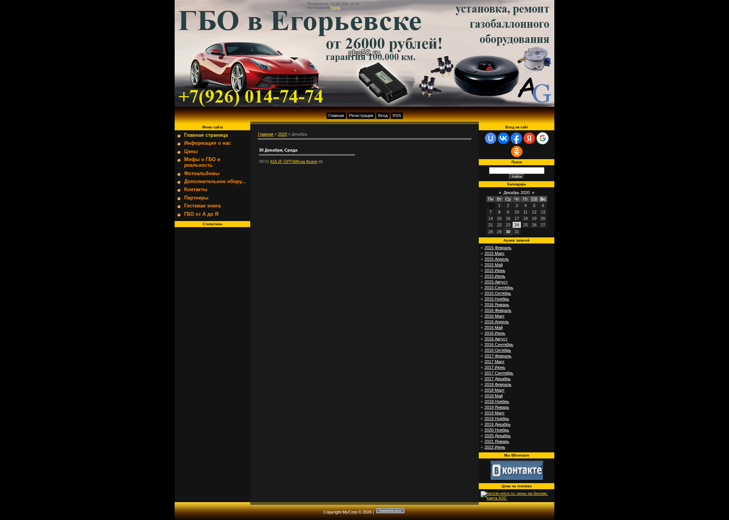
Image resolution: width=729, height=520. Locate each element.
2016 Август (496, 339)
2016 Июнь (494, 333)
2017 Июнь (494, 367)
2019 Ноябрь (496, 418)
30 (508, 231)
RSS (397, 115)
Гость (336, 7)
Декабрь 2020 (516, 192)
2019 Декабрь (497, 424)
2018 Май (493, 396)
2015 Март (494, 253)
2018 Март (494, 390)
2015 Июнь (494, 270)
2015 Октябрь (497, 293)
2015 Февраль (497, 247)
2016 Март (494, 316)
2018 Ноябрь (496, 401)
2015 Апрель (496, 259)
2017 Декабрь (497, 378)
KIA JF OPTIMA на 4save (293, 161)
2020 (282, 134)
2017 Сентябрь (498, 373)
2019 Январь (496, 407)
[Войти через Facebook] (516, 138)
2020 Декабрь (497, 435)
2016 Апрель (496, 321)
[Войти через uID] (490, 138)
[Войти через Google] (542, 138)
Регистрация (361, 115)
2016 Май (493, 327)
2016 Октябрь (497, 350)
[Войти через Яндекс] (529, 138)
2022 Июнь (494, 447)
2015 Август (496, 282)
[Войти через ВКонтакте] (503, 138)
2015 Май (493, 264)
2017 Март (494, 361)
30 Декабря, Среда (278, 150)
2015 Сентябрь (498, 287)
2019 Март (494, 413)
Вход (383, 115)
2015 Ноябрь (496, 299)
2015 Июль (494, 276)
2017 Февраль (497, 356)
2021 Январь (496, 441)
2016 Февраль (497, 310)
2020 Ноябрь (496, 430)
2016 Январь (496, 304)
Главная (336, 115)
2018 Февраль (497, 384)
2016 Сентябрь (498, 344)
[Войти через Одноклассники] (516, 151)
